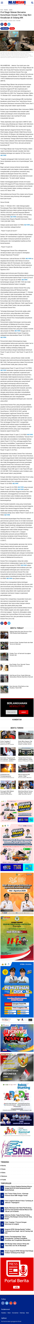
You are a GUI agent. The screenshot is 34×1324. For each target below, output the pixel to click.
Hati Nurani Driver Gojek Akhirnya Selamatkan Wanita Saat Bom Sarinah (21, 676)
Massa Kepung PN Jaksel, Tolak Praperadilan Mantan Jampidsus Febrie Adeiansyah (24, 778)
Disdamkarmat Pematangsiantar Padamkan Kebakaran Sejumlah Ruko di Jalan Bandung (7, 778)
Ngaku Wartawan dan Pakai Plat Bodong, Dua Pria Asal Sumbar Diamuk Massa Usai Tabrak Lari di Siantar (18, 1209)
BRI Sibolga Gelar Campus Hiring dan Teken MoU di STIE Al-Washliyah (17, 1244)
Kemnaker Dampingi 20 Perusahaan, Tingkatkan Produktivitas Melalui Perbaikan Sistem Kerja (8, 760)
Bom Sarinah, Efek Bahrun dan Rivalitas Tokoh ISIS (19, 687)
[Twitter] (8, 24)
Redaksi (3, 1313)
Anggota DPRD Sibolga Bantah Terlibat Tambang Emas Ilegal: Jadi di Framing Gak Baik (19, 1231)
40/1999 (3, 155)
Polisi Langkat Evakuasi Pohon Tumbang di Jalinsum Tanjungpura (19, 1201)
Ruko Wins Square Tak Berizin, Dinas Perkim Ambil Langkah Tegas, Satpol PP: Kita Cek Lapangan (25, 744)
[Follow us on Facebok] (2, 1303)
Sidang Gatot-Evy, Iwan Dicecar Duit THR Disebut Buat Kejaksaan (21, 632)
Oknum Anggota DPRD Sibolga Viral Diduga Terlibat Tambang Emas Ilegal (19, 1252)
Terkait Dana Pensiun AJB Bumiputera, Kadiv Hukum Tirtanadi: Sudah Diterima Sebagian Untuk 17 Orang (25, 761)
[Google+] (5, 24)
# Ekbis (2, 1172)
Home (1, 9)
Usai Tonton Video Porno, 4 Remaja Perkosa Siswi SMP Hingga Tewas (16, 1194)
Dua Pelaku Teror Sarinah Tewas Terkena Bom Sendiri (20, 665)
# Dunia (2, 1169)
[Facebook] (1, 24)
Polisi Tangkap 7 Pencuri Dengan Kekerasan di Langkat (7, 743)
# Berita (3, 1165)
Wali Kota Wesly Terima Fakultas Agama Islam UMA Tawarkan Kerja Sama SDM (25, 793)
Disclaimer (15, 1313)
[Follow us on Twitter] (6, 1303)
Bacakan (5, 28)
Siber (9, 1313)
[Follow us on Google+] (10, 1303)
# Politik (3, 1180)
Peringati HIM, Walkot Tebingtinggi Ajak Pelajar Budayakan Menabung (7, 793)
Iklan (27, 1313)
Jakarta (10, 9)
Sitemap (22, 1313)
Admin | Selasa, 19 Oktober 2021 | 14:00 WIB (10, 20)
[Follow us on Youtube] (14, 1303)
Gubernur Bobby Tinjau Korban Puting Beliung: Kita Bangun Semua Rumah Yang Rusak (18, 1216)
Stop (12, 28)
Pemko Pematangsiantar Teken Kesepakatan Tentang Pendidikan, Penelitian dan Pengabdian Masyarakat (17, 1238)
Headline (6, 9)
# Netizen (3, 1176)
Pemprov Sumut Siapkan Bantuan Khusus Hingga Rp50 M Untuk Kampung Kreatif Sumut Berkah (18, 1188)
